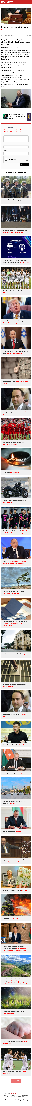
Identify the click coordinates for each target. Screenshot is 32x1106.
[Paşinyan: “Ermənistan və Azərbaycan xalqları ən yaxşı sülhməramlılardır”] (16, 548)
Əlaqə (19, 1100)
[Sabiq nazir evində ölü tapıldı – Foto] (16, 16)
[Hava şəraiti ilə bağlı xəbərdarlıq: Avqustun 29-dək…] (16, 998)
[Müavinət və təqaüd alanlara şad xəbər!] (16, 877)
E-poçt (5, 150)
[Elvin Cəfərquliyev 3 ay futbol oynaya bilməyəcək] (16, 1059)
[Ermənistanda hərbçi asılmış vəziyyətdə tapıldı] (16, 368)
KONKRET (13, 1093)
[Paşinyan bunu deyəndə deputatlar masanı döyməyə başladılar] (16, 847)
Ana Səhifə (5, 1100)
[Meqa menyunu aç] (29, 2)
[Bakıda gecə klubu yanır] (16, 905)
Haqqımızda (13, 1100)
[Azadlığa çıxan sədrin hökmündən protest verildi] (16, 641)
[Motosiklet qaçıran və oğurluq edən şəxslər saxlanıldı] (16, 671)
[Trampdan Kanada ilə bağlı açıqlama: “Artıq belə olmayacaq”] (16, 308)
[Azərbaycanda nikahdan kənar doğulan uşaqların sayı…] (16, 1028)
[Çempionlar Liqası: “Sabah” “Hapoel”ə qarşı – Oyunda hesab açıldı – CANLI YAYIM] (16, 247)
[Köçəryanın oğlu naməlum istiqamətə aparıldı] (16, 399)
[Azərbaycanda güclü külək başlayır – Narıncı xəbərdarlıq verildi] (16, 578)
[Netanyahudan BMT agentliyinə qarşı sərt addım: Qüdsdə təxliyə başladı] (16, 338)
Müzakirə (6, 134)
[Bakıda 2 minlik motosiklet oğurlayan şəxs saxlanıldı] (16, 487)
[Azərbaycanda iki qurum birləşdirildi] (16, 760)
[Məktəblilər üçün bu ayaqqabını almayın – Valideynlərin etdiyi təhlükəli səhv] (16, 217)
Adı (4, 144)
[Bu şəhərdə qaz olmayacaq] (16, 459)
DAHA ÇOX (16, 1080)
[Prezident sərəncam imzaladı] (16, 818)
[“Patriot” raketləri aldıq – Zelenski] (16, 732)
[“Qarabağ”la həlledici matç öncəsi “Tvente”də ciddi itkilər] (16, 429)
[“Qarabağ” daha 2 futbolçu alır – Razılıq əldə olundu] (16, 278)
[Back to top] (27, 1101)
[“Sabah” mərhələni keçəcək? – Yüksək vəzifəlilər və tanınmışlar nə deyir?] (16, 518)
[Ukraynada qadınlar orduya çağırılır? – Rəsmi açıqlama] (16, 187)
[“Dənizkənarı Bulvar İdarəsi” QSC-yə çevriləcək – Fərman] (16, 788)
